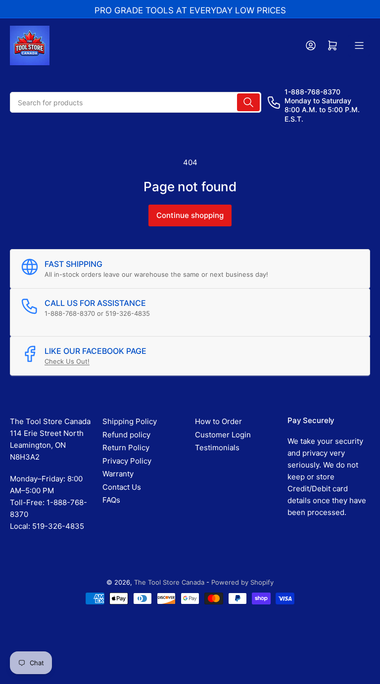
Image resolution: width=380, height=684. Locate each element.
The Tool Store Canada (169, 582)
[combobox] (135, 102)
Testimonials (217, 447)
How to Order (218, 421)
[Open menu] (359, 45)
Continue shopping (190, 215)
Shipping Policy (129, 421)
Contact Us (121, 487)
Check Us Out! (67, 361)
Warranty (118, 473)
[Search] (248, 102)
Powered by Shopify (242, 582)
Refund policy (126, 434)
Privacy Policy (126, 461)
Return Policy (125, 447)
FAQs (111, 500)
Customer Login (223, 434)
